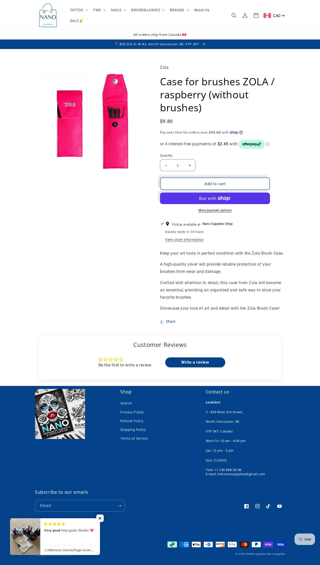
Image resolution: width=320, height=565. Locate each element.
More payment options (215, 210)
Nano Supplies (276, 553)
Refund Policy (132, 421)
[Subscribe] (119, 506)
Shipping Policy (133, 430)
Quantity (166, 155)
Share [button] (171, 321)
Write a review (195, 362)
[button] (78, 10)
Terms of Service (134, 438)
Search (126, 403)
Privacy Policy (132, 412)
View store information (184, 240)
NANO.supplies (256, 553)
